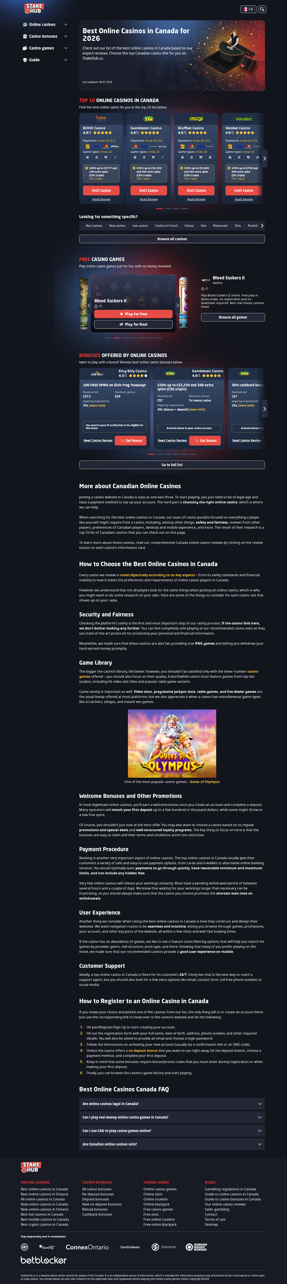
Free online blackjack (160, 1224)
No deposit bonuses (98, 1194)
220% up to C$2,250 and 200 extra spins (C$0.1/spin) (149, 172)
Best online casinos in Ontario (44, 1194)
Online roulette (156, 1199)
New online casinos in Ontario (44, 1209)
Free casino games (158, 1209)
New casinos (117, 225)
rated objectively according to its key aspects (157, 575)
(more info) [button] (97, 405)
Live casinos (140, 225)
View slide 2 (168, 209)
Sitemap (211, 1224)
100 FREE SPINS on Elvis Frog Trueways (114, 385)
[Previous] (82, 226)
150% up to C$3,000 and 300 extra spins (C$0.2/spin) (196, 172)
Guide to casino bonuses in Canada (233, 1199)
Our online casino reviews (225, 1204)
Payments (99, 140)
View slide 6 (193, 455)
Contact (211, 1214)
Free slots (151, 1214)
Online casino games (160, 1189)
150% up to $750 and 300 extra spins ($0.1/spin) (245, 172)
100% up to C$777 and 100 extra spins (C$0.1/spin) (103, 172)
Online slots (153, 1194)
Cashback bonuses (97, 1214)
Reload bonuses (95, 1209)
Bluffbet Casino (191, 128)
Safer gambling (217, 1209)
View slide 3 (176, 209)
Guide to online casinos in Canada (232, 1194)
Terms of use (215, 1219)
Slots (237, 225)
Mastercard (220, 225)
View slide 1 (160, 209)
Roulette (253, 225)
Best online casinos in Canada (44, 1189)
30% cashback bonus (248, 385)
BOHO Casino (94, 128)
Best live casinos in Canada (42, 1214)
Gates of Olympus (205, 782)
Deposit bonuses (95, 1199)
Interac (189, 225)
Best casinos (94, 225)
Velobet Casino (237, 128)
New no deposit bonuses (102, 1204)
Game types (97, 152)
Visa (203, 225)
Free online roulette (159, 1219)
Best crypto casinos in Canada (44, 1224)
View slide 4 (185, 209)
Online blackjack (157, 1204)
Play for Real (136, 324)
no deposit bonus (143, 1050)
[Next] (261, 158)
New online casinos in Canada (44, 1204)
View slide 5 (185, 455)
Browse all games (233, 317)
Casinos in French (166, 225)
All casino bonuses (97, 1189)
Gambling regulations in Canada (230, 1189)
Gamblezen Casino (146, 128)
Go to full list (172, 465)
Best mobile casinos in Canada (45, 1219)
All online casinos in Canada (43, 1199)
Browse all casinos (172, 239)
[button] (102, 133)
